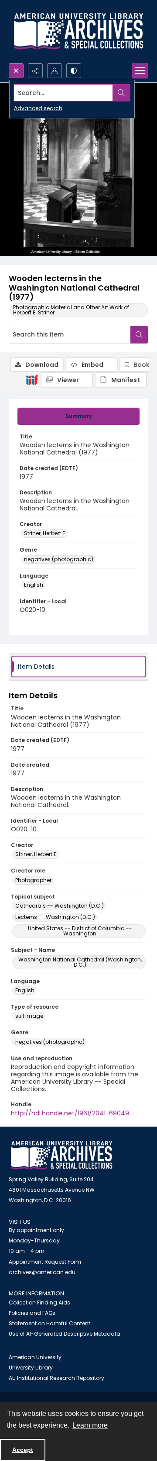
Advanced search (38, 108)
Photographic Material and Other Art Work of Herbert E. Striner (71, 310)
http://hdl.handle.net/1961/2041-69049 (70, 1113)
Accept (22, 1449)
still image (29, 1016)
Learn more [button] (90, 1425)
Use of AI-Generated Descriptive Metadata (64, 1333)
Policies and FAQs (32, 1313)
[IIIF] (32, 379)
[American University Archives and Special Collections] (62, 1155)
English (33, 584)
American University (35, 1357)
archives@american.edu (42, 1272)
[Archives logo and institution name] (78, 31)
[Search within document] (139, 334)
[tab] (78, 416)
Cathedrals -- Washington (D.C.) (59, 905)
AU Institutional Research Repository (56, 1378)
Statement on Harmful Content (49, 1323)
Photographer (33, 880)
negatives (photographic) (58, 559)
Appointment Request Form (45, 1261)
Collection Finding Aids (39, 1302)
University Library (31, 1367)
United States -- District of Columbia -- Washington (80, 931)
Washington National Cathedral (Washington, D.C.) (80, 962)
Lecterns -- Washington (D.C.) (55, 917)
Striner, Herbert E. (45, 533)
